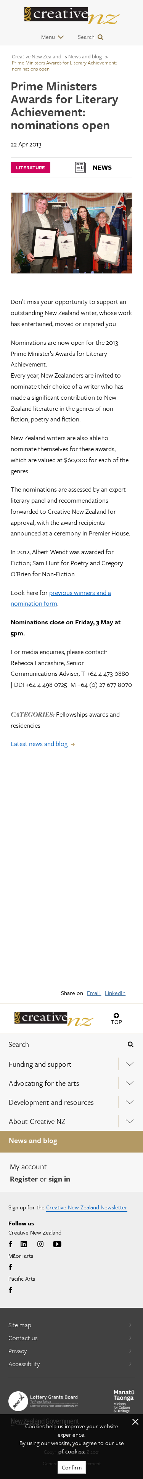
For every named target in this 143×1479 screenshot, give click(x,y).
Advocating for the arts (44, 1083)
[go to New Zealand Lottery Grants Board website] (43, 1401)
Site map (19, 1324)
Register (24, 1179)
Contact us (23, 1337)
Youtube (57, 1244)
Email (94, 993)
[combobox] (60, 1044)
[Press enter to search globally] (130, 1044)
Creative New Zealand (36, 56)
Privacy (17, 1350)
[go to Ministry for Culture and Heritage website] (124, 1401)
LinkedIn (115, 993)
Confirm (72, 1467)
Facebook (11, 1244)
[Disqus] (71, 873)
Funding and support (40, 1064)
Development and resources (51, 1102)
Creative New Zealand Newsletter (86, 1207)
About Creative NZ (37, 1121)
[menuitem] (71, 1064)
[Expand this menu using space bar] (129, 1064)
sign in (59, 1179)
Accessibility (24, 1363)
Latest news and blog (39, 743)
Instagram (40, 1244)
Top (116, 1022)
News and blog (33, 1140)
